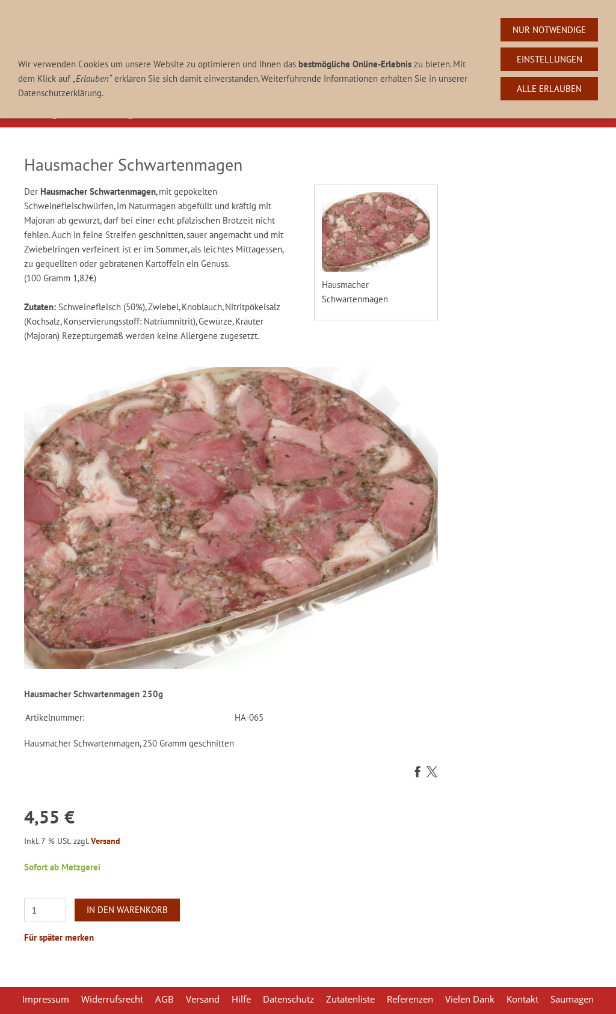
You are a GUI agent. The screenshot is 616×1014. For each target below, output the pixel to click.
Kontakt (522, 999)
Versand (105, 840)
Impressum (45, 999)
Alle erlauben (549, 88)
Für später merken (59, 937)
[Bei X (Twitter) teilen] (432, 772)
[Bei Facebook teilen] (417, 772)
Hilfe (241, 999)
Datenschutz (288, 999)
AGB (164, 999)
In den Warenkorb (127, 909)
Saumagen (572, 999)
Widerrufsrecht (112, 999)
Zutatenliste (350, 999)
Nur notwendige (549, 29)
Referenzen (410, 999)
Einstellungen (549, 59)
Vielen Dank (469, 999)
